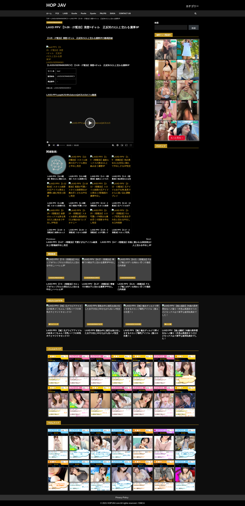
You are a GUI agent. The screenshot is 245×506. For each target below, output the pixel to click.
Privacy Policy (121, 497)
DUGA (112, 13)
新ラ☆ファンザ (53, 324)
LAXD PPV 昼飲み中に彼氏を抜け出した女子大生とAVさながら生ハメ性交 (103, 315)
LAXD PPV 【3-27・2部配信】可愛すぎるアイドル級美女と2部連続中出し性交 (71, 242)
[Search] (195, 13)
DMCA (142, 503)
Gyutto (93, 13)
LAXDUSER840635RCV (54, 22)
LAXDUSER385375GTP (95, 324)
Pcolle (83, 13)
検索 (157, 23)
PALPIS (103, 13)
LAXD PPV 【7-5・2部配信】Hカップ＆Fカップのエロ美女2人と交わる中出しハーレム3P (63, 269)
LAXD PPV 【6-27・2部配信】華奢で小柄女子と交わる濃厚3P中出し (99, 269)
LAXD (65, 13)
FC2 (57, 13)
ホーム (49, 13)
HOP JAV (56, 5)
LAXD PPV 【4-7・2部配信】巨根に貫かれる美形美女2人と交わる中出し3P (125, 242)
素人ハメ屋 (168, 324)
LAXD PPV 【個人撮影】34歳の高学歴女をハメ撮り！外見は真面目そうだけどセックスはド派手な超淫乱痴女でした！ (180, 315)
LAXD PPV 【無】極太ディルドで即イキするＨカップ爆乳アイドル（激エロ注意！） (142, 315)
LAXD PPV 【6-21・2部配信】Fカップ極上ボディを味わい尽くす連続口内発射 (134, 269)
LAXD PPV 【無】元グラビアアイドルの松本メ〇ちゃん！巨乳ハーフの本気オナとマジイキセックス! (64, 315)
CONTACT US (125, 13)
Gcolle (74, 13)
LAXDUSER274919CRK (133, 324)
